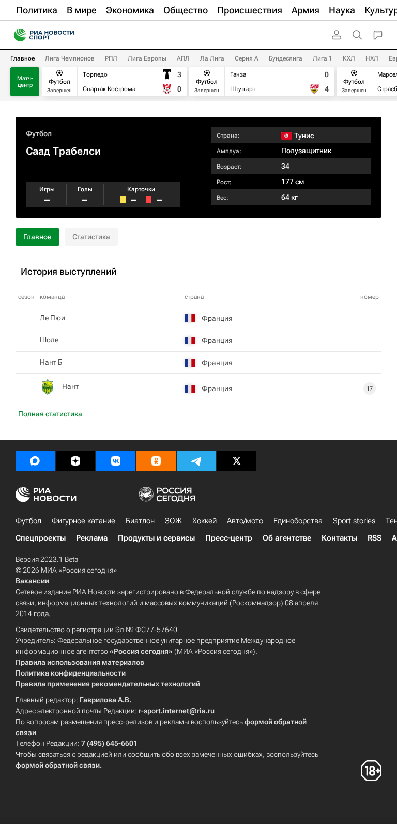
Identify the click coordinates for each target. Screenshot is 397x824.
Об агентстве (287, 538)
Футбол (39, 133)
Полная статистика (50, 414)
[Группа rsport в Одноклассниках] (156, 461)
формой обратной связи (58, 765)
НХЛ (371, 58)
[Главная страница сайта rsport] (67, 35)
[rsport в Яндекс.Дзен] (75, 461)
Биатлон (140, 521)
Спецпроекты (41, 538)
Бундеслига (285, 58)
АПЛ (183, 58)
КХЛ (349, 58)
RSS (374, 538)
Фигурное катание (83, 521)
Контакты (339, 538)
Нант (70, 386)
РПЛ (111, 58)
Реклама (92, 538)
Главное (22, 58)
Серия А (246, 58)
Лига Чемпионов (70, 58)
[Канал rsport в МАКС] (35, 461)
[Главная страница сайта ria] (16, 35)
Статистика (91, 237)
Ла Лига (212, 58)
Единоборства (298, 521)
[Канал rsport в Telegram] (196, 461)
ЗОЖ (173, 521)
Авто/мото (245, 521)
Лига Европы (147, 58)
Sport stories (354, 521)
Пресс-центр (228, 538)
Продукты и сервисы (156, 538)
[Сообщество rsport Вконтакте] (115, 461)
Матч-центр (25, 81)
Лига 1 (322, 58)
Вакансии (32, 581)
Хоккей (204, 521)
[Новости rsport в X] (236, 461)
